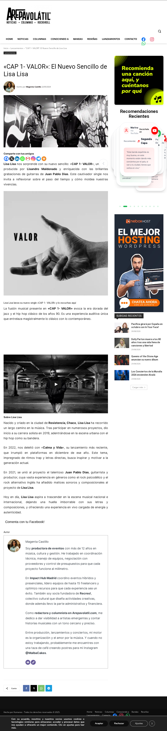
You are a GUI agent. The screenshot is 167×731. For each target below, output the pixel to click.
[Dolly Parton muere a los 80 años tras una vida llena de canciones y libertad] (121, 343)
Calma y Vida (52, 447)
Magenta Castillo (33, 87)
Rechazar (119, 723)
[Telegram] (38, 158)
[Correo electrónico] (27, 662)
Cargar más (137, 387)
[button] (159, 31)
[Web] (33, 662)
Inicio (6, 48)
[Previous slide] (103, 163)
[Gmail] (27, 158)
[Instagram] (33, 158)
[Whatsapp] (22, 158)
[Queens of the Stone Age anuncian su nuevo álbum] (121, 360)
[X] (11, 158)
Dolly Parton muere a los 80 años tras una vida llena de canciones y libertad (146, 342)
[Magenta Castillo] (10, 87)
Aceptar (99, 723)
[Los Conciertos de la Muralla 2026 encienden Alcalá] (121, 375)
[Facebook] (6, 158)
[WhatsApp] (41, 688)
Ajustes (139, 723)
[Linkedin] (17, 158)
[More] (44, 158)
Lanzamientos (16, 48)
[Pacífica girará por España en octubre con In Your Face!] (121, 328)
